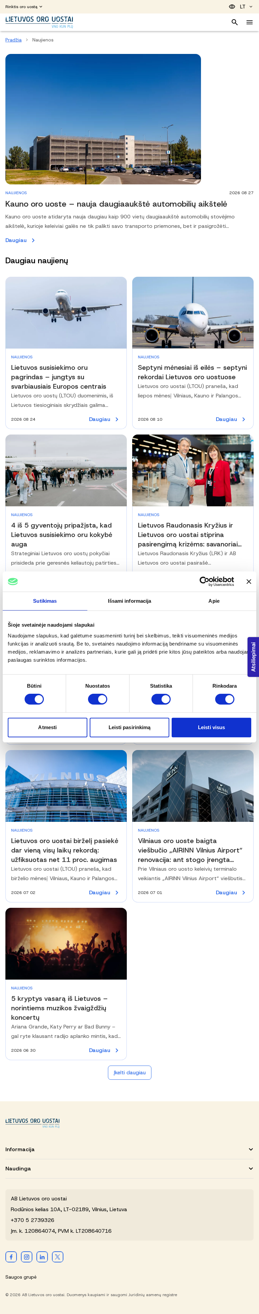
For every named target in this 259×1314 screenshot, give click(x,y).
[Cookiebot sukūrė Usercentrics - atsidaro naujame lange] (204, 581)
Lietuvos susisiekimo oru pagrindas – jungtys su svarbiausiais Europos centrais (58, 377)
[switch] (97, 699)
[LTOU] (32, 1123)
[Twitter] (57, 1256)
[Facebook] (11, 1256)
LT (243, 6)
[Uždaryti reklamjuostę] (249, 581)
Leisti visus (211, 727)
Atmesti (47, 727)
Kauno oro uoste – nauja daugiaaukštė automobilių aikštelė (117, 204)
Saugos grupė (20, 1277)
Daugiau (85, 240)
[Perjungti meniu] (250, 22)
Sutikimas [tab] (45, 601)
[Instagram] (26, 1256)
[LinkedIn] (42, 1256)
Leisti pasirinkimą (130, 727)
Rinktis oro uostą (21, 6)
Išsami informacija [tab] (129, 601)
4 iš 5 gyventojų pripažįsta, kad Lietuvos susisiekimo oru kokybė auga (61, 534)
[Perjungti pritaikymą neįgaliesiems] (232, 6)
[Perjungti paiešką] (235, 22)
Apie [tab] (213, 601)
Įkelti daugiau (130, 1072)
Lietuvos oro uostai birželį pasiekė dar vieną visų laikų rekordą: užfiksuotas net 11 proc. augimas (64, 850)
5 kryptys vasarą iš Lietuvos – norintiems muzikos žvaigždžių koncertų (59, 1008)
